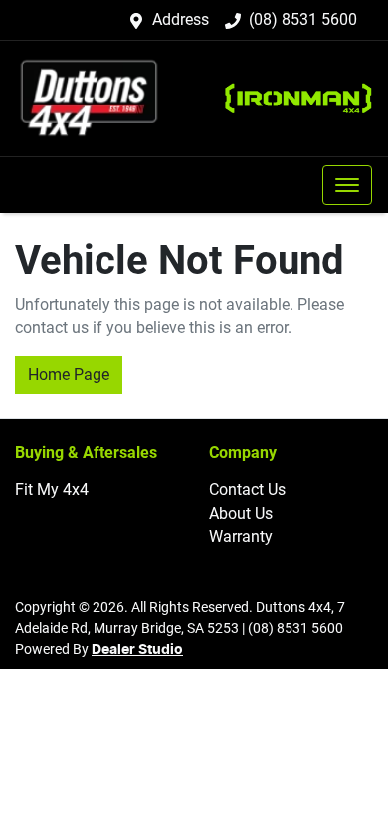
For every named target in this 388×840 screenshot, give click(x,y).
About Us (241, 513)
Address (180, 19)
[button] (347, 185)
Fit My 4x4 (52, 489)
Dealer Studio (137, 650)
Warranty (241, 536)
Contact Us (247, 489)
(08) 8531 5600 (303, 19)
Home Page (68, 374)
